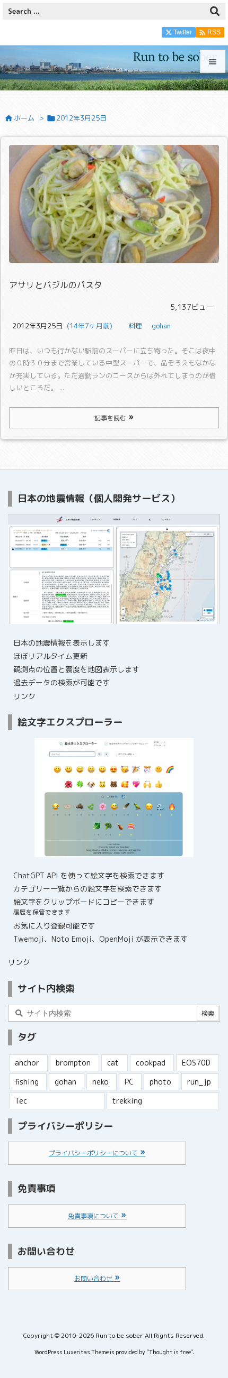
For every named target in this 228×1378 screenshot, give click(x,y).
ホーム (24, 118)
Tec (21, 1101)
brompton (73, 1063)
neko (100, 1082)
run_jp (199, 1082)
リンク (24, 696)
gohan (161, 325)
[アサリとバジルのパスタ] (114, 204)
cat (113, 1063)
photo (160, 1082)
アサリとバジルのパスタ (55, 285)
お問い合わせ (94, 1278)
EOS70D (196, 1063)
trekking (127, 1101)
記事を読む (111, 418)
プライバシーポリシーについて (94, 1153)
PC (129, 1082)
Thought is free (169, 1352)
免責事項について (94, 1215)
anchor (27, 1063)
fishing (27, 1082)
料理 (135, 325)
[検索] (215, 11)
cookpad (150, 1063)
